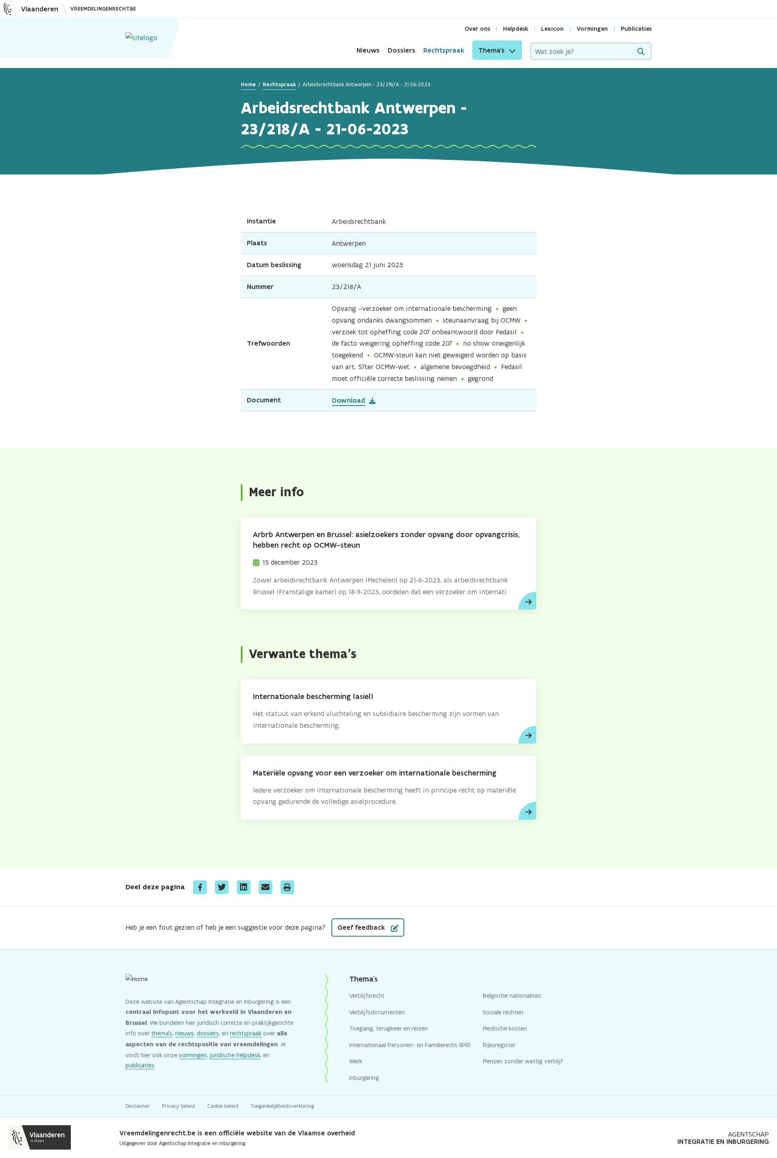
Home (248, 84)
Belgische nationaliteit (512, 995)
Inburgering (364, 1078)
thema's (161, 1033)
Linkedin (244, 887)
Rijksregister (499, 1045)
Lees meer (527, 601)
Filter (641, 51)
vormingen (193, 1055)
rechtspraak (245, 1033)
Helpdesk (515, 29)
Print (287, 887)
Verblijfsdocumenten (377, 1012)
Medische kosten (505, 1028)
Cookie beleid (222, 1106)
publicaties (139, 1065)
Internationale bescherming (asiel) (313, 696)
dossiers (208, 1033)
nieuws (184, 1033)
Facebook (200, 887)
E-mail (265, 887)
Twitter (222, 887)
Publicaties (636, 29)
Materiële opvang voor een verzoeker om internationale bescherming (375, 773)
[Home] (141, 38)
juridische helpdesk (235, 1055)
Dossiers (401, 50)
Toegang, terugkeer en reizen (388, 1028)
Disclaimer (137, 1106)
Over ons (477, 29)
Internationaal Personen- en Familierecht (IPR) (410, 1045)
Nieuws (368, 50)
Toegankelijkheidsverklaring (282, 1106)
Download (348, 400)
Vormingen (592, 29)
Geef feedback (362, 927)
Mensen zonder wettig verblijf (523, 1061)
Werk (355, 1061)
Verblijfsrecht (366, 995)
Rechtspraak (443, 50)
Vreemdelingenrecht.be (103, 8)
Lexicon (552, 29)
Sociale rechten (503, 1012)
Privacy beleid (178, 1106)
